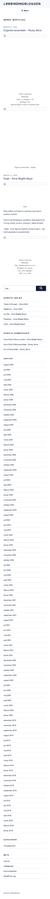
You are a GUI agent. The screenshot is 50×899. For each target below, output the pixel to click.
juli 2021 (7, 625)
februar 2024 (9, 489)
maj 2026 (7, 379)
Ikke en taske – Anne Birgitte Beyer (28, 339)
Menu (26, 10)
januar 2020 (8, 715)
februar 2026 (9, 394)
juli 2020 (7, 685)
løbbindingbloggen (22, 4)
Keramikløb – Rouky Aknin (19, 349)
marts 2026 (8, 389)
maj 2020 (7, 695)
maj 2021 (7, 635)
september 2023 (10, 510)
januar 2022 (8, 595)
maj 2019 (7, 750)
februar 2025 (9, 444)
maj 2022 (7, 575)
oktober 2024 (9, 464)
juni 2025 (7, 429)
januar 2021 (8, 655)
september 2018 (10, 790)
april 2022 (7, 580)
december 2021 (10, 600)
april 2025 (7, 434)
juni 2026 (7, 374)
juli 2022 (7, 565)
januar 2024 (8, 494)
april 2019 (7, 755)
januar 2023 (8, 545)
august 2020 (8, 680)
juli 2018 (7, 800)
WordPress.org (10, 876)
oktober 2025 (9, 414)
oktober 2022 (9, 560)
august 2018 (8, 795)
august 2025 (8, 424)
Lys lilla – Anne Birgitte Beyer (15, 314)
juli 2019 (7, 740)
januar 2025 (8, 449)
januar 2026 (8, 399)
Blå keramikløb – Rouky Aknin (26, 344)
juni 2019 (7, 745)
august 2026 (8, 364)
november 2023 (10, 500)
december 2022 (10, 550)
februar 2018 (9, 825)
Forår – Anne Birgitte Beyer (14, 324)
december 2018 (10, 775)
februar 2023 (9, 540)
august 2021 (8, 620)
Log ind (6, 861)
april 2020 (7, 700)
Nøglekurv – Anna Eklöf (13, 309)
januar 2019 (8, 770)
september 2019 (10, 730)
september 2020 (10, 675)
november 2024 (10, 459)
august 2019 (8, 735)
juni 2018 (7, 805)
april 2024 (7, 484)
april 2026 (7, 384)
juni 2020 (7, 690)
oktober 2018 (9, 785)
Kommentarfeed (10, 871)
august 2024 (8, 475)
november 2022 (10, 555)
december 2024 (10, 454)
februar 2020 (9, 710)
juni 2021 (7, 630)
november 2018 (10, 780)
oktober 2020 (9, 670)
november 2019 (10, 725)
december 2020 (10, 660)
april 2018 (7, 815)
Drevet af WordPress (12, 893)
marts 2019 (8, 760)
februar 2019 (9, 765)
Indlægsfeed (8, 866)
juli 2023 (7, 520)
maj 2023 (7, 530)
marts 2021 (8, 645)
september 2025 (10, 419)
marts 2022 (8, 585)
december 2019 (10, 720)
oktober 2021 (9, 610)
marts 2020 (8, 705)
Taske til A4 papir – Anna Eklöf (16, 304)
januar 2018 (8, 830)
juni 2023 (7, 525)
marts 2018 (8, 820)
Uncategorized (9, 845)
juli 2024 (7, 480)
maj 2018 (7, 810)
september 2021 (10, 615)
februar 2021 (9, 650)
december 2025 (10, 404)
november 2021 (10, 605)
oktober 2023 (9, 505)
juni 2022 (7, 570)
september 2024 (10, 469)
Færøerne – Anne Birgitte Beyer (16, 319)
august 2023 (8, 515)
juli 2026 (7, 369)
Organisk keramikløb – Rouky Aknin (22, 30)
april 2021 (7, 640)
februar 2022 (9, 590)
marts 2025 (8, 439)
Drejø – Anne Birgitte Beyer (18, 178)
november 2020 (10, 665)
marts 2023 (8, 535)
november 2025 (10, 409)
